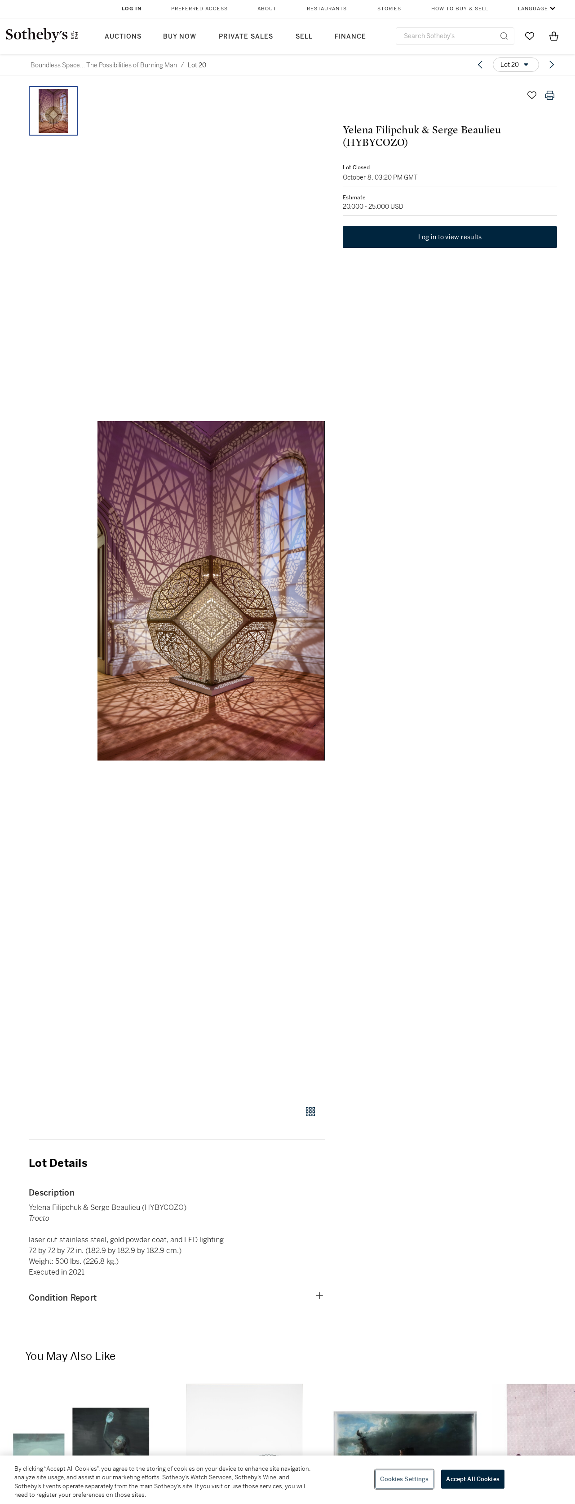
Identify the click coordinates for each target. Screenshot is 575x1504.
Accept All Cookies (472, 1479)
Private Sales (246, 36)
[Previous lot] (480, 64)
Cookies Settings (404, 1479)
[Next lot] (552, 64)
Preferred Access (199, 9)
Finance (350, 36)
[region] (287, 1480)
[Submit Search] (504, 36)
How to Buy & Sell (459, 9)
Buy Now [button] (179, 36)
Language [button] (533, 9)
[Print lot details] (550, 95)
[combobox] (455, 36)
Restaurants (327, 9)
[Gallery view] (310, 1112)
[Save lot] (532, 95)
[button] (211, 590)
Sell (304, 36)
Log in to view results (450, 237)
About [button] (267, 9)
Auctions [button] (123, 36)
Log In (132, 9)
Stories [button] (389, 9)
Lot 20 (197, 65)
